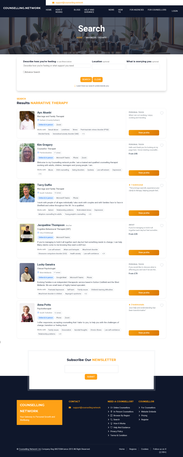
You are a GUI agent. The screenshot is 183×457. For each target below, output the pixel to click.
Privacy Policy (116, 431)
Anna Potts (44, 304)
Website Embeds (148, 411)
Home (49, 9)
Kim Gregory (45, 144)
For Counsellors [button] (157, 9)
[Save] (161, 113)
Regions (133, 449)
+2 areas (57, 313)
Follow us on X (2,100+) (159, 451)
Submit (91, 376)
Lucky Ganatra (46, 264)
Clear (97, 79)
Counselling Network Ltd (30, 449)
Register (145, 419)
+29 (103, 253)
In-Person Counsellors (123, 411)
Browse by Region (121, 415)
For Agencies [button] (137, 9)
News (111, 9)
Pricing (144, 415)
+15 (83, 134)
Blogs (77, 9)
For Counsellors (148, 407)
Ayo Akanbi (44, 112)
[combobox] (108, 66)
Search (86, 79)
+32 (85, 294)
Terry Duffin (44, 185)
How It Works (58, 11)
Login (175, 11)
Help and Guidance (89, 11)
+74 (39, 174)
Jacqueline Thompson (51, 225)
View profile (144, 132)
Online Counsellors (121, 407)
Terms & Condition (118, 435)
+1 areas (57, 153)
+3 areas (57, 193)
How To (120, 11)
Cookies (144, 449)
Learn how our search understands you (92, 86)
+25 (90, 214)
